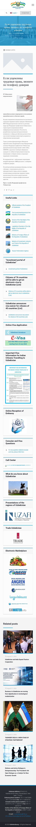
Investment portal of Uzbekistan (17, 269)
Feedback (28, 816)
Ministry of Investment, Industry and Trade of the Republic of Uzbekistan (21, 243)
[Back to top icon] (33, 824)
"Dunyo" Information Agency (20, 251)
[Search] (7, 13)
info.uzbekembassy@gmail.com (14, 816)
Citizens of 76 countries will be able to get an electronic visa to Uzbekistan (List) (19, 293)
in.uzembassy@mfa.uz (20, 814)
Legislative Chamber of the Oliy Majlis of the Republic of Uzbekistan (21, 228)
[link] (18, 338)
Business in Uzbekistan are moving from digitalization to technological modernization (16, 694)
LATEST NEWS (19, 33)
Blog (10, 33)
